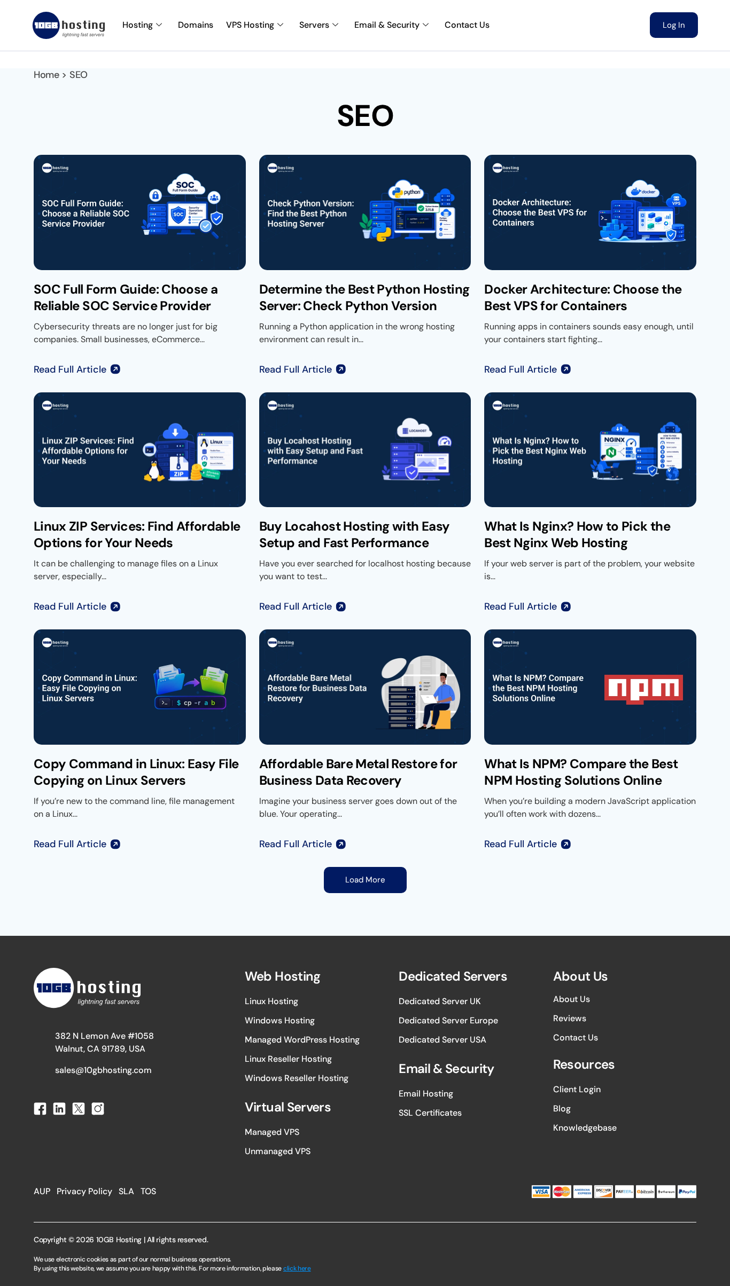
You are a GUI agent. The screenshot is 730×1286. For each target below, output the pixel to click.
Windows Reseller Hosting (296, 1078)
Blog (562, 1108)
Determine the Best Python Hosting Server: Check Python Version (364, 297)
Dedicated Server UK (440, 1001)
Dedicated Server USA (442, 1039)
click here (297, 1268)
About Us (571, 999)
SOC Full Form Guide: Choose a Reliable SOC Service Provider (126, 297)
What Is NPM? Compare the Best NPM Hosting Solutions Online (581, 771)
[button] (365, 880)
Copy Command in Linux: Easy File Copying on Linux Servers (136, 771)
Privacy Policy (84, 1191)
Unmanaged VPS (277, 1151)
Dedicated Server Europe (448, 1020)
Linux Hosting (271, 1001)
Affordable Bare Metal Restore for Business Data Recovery (358, 771)
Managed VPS (272, 1132)
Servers (314, 24)
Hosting (137, 24)
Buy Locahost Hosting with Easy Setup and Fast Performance (354, 534)
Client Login (577, 1089)
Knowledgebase (585, 1127)
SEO (78, 74)
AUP (42, 1191)
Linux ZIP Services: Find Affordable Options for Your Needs (137, 534)
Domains (195, 24)
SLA (126, 1191)
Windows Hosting (280, 1020)
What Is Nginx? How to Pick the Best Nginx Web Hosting (577, 534)
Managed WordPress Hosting (302, 1039)
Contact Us (467, 24)
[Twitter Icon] (78, 1108)
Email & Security (387, 24)
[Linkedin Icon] (59, 1108)
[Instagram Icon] (97, 1108)
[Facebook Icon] (40, 1108)
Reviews (569, 1018)
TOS (148, 1191)
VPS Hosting (250, 24)
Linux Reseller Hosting (288, 1058)
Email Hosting (426, 1093)
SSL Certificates (430, 1112)
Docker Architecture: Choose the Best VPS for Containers (582, 297)
